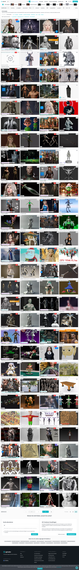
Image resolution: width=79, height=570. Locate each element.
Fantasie (16, 14)
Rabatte (35, 562)
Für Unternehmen (37, 553)
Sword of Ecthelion (4, 507)
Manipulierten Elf (20, 16)
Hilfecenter (22, 557)
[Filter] (64, 8)
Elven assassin (61, 246)
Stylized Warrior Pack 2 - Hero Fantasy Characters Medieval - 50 (9, 393)
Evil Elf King (2, 442)
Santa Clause (22, 262)
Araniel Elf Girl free (62, 164)
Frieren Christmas (62, 311)
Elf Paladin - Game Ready (43, 409)
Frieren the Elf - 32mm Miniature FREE (26, 344)
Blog (21, 553)
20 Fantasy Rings (3, 409)
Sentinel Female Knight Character (44, 197)
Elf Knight (2, 164)
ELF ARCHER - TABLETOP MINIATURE (26, 311)
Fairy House (61, 295)
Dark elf (61, 50)
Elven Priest (41, 213)
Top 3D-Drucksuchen (51, 560)
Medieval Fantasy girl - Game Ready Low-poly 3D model (8, 99)
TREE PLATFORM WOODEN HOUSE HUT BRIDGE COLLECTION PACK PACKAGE (11, 360)
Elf (13, 14)
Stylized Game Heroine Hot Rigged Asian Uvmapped (8, 262)
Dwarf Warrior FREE (62, 66)
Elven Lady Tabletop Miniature (25, 115)
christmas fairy (62, 409)
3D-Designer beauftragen (38, 557)
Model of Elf (22, 295)
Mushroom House (23, 246)
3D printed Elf (32, 16)
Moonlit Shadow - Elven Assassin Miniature (46, 507)
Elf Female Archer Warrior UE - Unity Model (46, 442)
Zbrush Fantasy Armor (4, 491)
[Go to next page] (45, 512)
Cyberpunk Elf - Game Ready (5, 66)
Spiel (39, 14)
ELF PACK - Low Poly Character (25, 393)
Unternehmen (22, 551)
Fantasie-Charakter (26, 14)
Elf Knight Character (4, 115)
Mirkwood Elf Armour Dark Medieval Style (7, 344)
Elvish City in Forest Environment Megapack (46, 99)
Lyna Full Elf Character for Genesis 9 (45, 458)
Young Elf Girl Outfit (23, 213)
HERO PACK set (42, 344)
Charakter (21, 14)
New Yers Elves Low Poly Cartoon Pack (65, 262)
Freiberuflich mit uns (51, 557)
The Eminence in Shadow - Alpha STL (6, 295)
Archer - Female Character (4, 246)
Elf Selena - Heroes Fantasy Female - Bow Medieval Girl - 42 (9, 50)
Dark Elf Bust (22, 442)
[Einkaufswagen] (66, 1)
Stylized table (61, 393)
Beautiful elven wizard (4, 148)
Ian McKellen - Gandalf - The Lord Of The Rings (7, 311)
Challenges (64, 555)
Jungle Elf (61, 442)
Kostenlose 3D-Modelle (38, 558)
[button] (27, 1)
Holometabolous (62, 115)
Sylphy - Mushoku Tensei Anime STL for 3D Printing (47, 295)
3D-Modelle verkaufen (51, 551)
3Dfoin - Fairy (42, 491)
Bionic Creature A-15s (62, 213)
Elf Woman (22, 164)
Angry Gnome (61, 491)
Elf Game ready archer (24, 148)
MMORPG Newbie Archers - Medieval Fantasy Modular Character (48, 66)
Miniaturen (33, 14)
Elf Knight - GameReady (4, 213)
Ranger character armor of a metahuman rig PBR (46, 311)
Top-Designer (64, 553)
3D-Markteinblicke (51, 555)
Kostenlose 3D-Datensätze (38, 555)
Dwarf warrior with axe (24, 507)
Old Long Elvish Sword (63, 148)
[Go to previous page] (32, 512)
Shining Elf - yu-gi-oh (23, 458)
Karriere (21, 555)
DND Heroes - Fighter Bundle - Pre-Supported (46, 393)
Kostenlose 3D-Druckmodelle (39, 560)
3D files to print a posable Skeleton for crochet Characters (28, 360)
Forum (63, 556)
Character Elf (61, 344)
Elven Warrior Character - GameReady (45, 148)
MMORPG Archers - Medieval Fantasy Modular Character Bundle (48, 164)
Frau (37, 14)
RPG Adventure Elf (23, 409)
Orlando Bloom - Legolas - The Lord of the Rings (46, 50)
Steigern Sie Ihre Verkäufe (52, 553)
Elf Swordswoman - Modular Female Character (46, 115)
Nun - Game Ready (42, 360)
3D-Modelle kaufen (37, 551)
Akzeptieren (40, 568)
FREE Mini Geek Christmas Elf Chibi (64, 197)
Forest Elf (61, 458)
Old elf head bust (62, 507)
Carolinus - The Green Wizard (63, 360)
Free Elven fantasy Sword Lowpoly (25, 197)
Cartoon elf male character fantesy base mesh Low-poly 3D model (30, 99)
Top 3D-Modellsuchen (51, 558)
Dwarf (21, 66)
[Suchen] (29, 1)
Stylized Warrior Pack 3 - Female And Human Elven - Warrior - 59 (9, 458)
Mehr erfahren (59, 567)
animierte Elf (26, 16)
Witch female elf (42, 246)
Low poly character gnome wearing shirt (26, 491)
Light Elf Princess (3, 197)
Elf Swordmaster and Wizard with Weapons (26, 50)
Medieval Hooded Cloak (63, 99)
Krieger (42, 14)
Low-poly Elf (14, 16)
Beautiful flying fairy (43, 262)
